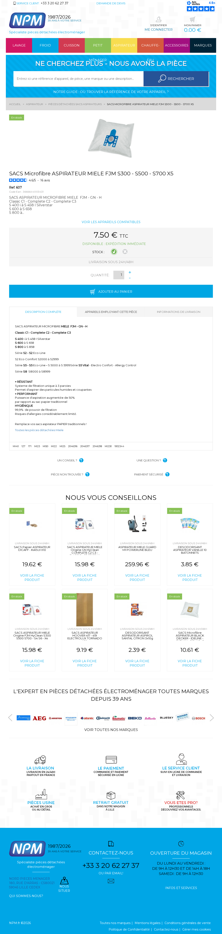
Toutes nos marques (115, 923)
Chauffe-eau (150, 48)
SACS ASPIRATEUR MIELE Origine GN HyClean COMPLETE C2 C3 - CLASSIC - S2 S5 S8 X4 (84, 551)
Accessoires (176, 45)
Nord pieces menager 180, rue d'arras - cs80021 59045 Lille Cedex (32, 883)
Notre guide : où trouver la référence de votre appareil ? (111, 92)
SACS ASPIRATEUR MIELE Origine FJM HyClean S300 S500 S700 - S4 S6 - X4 (32, 635)
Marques (203, 45)
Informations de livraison (178, 311)
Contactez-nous (166, 929)
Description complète (43, 311)
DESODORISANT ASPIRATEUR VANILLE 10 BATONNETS (190, 549)
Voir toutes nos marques (111, 730)
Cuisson (72, 45)
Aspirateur (124, 45)
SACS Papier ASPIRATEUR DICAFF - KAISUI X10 (32, 548)
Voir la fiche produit (32, 578)
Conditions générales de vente (188, 923)
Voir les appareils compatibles (111, 222)
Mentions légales (147, 923)
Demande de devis (111, 3)
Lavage (19, 45)
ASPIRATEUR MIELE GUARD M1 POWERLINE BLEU (137, 548)
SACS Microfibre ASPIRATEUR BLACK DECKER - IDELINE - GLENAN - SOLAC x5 (190, 637)
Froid (45, 45)
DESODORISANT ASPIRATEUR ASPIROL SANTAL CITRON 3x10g (137, 635)
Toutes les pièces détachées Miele (39, 430)
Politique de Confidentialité (129, 929)
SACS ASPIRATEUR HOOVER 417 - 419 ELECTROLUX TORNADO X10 (84, 637)
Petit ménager (98, 48)
